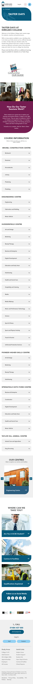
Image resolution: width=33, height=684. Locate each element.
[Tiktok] (20, 598)
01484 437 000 (16, 628)
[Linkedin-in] (16, 598)
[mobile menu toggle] (29, 4)
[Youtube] (24, 598)
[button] (2, 478)
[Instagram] (12, 598)
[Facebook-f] (8, 598)
